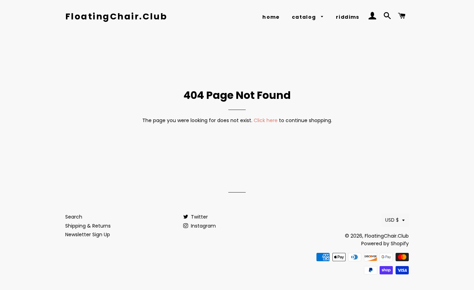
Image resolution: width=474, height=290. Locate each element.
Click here (266, 120)
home (271, 17)
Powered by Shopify (385, 243)
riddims (347, 17)
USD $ (392, 219)
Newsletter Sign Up (87, 234)
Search (73, 216)
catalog (305, 17)
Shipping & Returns (88, 225)
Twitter (198, 216)
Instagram (202, 225)
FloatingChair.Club (116, 16)
